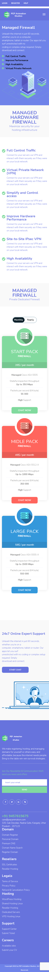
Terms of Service (10, 881)
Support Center (9, 928)
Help (26, 3)
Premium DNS (8, 843)
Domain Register (10, 834)
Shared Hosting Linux (12, 903)
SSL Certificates (9, 864)
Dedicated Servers (11, 912)
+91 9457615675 (15, 816)
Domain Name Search (12, 847)
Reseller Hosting (10, 868)
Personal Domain (10, 839)
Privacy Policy (8, 885)
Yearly (30, 319)
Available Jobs (9, 945)
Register (15, 3)
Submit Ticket (8, 933)
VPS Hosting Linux (11, 916)
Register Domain (10, 852)
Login (4, 3)
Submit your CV (9, 950)
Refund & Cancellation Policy (16, 890)
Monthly (18, 319)
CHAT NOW (24, 410)
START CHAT (15, 669)
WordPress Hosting (11, 899)
